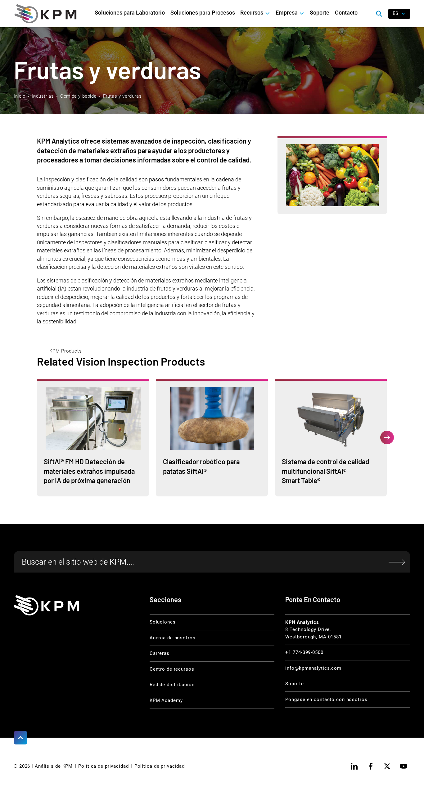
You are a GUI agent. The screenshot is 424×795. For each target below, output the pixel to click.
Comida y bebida (78, 96)
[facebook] (370, 766)
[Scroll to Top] (20, 737)
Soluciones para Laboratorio (130, 13)
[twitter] (387, 766)
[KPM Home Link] (46, 605)
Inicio (19, 96)
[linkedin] (354, 766)
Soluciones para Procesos (202, 13)
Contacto (346, 13)
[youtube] (403, 766)
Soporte (319, 13)
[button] (255, 13)
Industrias (43, 96)
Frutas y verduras (122, 96)
